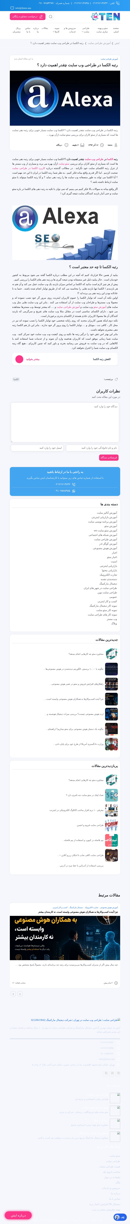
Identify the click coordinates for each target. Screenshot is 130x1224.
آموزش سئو (100, 307)
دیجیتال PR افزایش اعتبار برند (104, 1204)
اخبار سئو (112, 557)
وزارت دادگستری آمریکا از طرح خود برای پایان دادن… (78, 744)
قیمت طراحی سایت (109, 1166)
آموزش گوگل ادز (108, 543)
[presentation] (13, 993)
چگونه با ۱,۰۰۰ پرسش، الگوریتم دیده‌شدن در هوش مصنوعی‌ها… (73, 669)
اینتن (117, 43)
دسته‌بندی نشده (109, 579)
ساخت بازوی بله (111, 1172)
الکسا (110, 159)
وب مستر (112, 619)
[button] (10, 999)
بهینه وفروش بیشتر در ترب (106, 1209)
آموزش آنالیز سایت (107, 512)
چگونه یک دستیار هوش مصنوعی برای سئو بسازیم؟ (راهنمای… (75, 729)
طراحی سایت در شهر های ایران (100, 588)
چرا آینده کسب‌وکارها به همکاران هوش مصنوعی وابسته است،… (74, 699)
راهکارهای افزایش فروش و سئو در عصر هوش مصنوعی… (76, 684)
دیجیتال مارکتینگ (108, 583)
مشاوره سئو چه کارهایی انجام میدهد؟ (86, 654)
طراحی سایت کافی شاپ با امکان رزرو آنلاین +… (80, 855)
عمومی (113, 597)
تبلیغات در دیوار (112, 1177)
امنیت (114, 561)
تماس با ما (114, 1198)
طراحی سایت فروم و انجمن (90, 825)
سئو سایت (63, 163)
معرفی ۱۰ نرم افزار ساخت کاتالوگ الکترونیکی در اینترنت (76, 810)
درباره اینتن (18, 1215)
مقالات (45, 28)
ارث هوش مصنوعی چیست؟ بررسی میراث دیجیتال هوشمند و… (74, 714)
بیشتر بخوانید (20, 983)
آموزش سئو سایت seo (105, 530)
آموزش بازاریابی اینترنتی (104, 517)
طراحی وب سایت (94, 159)
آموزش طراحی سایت (99, 43)
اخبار (114, 552)
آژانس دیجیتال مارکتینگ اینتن (51, 1220)
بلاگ (118, 1182)
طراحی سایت (113, 1161)
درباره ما (115, 1193)
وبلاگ (114, 623)
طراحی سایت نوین (107, 592)
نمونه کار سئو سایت (106, 610)
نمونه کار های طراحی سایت (102, 614)
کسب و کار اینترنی (107, 601)
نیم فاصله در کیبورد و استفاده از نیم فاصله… (83, 840)
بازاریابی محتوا (109, 570)
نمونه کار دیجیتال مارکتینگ (103, 605)
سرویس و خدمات (111, 1188)
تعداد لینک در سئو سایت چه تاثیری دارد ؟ (85, 795)
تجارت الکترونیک (108, 574)
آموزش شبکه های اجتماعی (103, 535)
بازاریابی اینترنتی (108, 566)
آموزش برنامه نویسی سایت (102, 521)
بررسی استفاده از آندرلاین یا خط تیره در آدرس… (81, 865)
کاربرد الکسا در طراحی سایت (28, 168)
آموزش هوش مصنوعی (105, 548)
